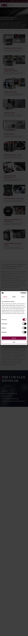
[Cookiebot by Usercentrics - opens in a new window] (20, 293)
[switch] (24, 324)
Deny (14, 342)
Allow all (14, 338)
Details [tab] (14, 296)
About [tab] (22, 296)
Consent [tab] (5, 296)
